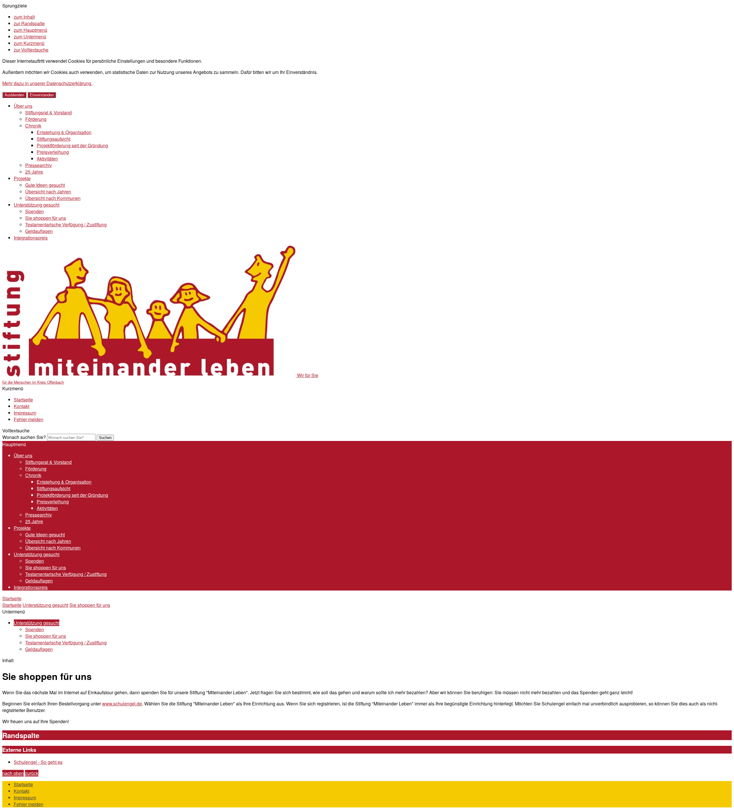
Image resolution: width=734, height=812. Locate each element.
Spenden (34, 211)
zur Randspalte (29, 23)
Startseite (23, 399)
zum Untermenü (30, 36)
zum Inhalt (24, 16)
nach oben (13, 773)
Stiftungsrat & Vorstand (48, 112)
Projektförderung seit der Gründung (72, 145)
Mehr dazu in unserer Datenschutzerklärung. (47, 83)
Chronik (33, 125)
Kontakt (21, 406)
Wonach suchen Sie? (24, 437)
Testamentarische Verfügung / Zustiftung (66, 224)
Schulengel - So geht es (38, 762)
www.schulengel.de (122, 703)
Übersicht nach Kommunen (53, 198)
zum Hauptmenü (30, 30)
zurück (31, 773)
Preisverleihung (53, 152)
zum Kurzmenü (29, 43)
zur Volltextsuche (31, 49)
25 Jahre (34, 171)
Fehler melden (28, 419)
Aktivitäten (47, 158)
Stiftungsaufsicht (53, 139)
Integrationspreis (31, 237)
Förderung (35, 119)
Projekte (22, 178)
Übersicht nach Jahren (48, 191)
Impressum (25, 412)
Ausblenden (14, 95)
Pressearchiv (38, 165)
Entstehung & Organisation (64, 132)
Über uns (23, 106)
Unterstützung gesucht (36, 204)
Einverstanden (42, 95)
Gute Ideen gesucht (45, 185)
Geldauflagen (39, 231)
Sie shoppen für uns (45, 218)
